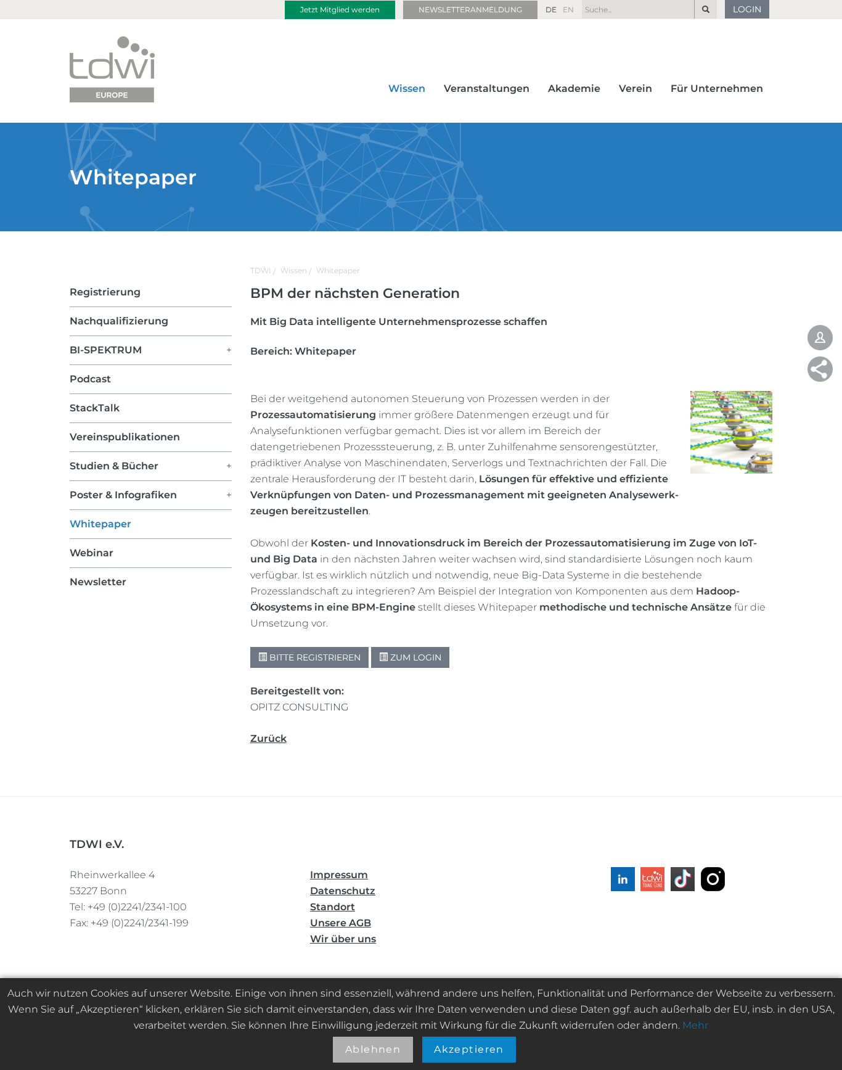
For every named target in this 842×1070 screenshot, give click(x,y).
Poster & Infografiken (123, 495)
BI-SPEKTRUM (106, 350)
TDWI (260, 270)
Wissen (406, 88)
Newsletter (98, 582)
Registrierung (105, 292)
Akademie (574, 88)
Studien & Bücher (114, 466)
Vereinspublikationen (125, 437)
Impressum (339, 875)
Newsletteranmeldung (470, 9)
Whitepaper (338, 270)
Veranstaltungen (486, 88)
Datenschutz (342, 891)
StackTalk (95, 408)
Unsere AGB (340, 923)
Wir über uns (343, 939)
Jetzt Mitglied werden (340, 9)
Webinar (91, 553)
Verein (635, 88)
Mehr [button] (695, 1025)
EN (568, 9)
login (747, 9)
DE (551, 9)
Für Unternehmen (717, 88)
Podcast (90, 379)
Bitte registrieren (314, 657)
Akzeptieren (469, 1049)
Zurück (268, 738)
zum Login (414, 657)
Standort (332, 907)
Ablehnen (373, 1049)
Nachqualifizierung (119, 321)
